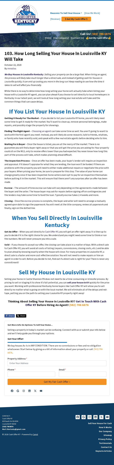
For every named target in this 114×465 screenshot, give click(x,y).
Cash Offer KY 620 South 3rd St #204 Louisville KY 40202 (10, 421)
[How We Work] (92, 13)
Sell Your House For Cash (100, 423)
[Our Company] (61, 38)
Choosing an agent (41, 131)
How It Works (105, 427)
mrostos (11, 68)
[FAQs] (48, 38)
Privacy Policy (105, 439)
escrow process (32, 201)
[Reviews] (55, 19)
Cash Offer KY (51, 231)
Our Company (105, 431)
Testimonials (105, 443)
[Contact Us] (77, 38)
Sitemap (108, 435)
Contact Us (106, 447)
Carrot (35, 434)
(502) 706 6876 (101, 34)
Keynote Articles (104, 451)
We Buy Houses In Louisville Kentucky (23, 74)
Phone (12, 369)
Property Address (17, 358)
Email (62, 369)
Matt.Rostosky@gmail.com (13, 429)
